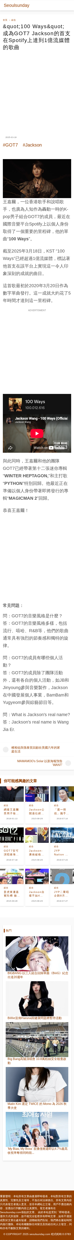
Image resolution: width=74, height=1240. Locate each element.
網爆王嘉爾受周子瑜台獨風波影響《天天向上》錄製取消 (11, 811)
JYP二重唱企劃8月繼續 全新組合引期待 (61, 894)
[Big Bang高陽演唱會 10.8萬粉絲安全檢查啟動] (37, 1039)
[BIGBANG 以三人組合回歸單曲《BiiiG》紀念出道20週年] (37, 953)
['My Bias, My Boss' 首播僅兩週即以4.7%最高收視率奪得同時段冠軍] (37, 1129)
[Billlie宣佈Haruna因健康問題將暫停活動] (37, 998)
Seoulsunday (16, 5)
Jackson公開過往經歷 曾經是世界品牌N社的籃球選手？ (37, 811)
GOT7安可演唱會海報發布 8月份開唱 (11, 852)
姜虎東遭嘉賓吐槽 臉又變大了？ (11, 894)
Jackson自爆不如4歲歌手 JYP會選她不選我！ (37, 894)
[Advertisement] (37, 90)
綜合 (13, 20)
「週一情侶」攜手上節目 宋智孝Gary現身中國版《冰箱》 (61, 811)
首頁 (5, 20)
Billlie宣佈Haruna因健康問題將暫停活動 (35, 1018)
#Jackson (32, 144)
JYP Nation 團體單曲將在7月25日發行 (61, 852)
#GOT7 (10, 144)
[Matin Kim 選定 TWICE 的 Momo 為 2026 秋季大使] (37, 1084)
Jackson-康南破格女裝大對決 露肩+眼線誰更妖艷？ (36, 852)
